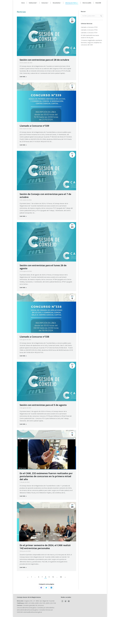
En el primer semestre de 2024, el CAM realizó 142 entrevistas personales (45, 547)
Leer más (22, 76)
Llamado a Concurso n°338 (34, 336)
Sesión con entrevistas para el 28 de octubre (44, 59)
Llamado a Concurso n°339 (34, 125)
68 (61, 577)
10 (53, 577)
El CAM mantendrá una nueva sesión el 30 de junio (90, 36)
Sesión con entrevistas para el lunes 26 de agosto (43, 267)
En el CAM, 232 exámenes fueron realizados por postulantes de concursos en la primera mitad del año (46, 476)
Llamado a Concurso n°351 (89, 32)
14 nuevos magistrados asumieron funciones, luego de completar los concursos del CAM (91, 42)
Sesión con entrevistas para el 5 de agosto (43, 404)
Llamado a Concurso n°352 (89, 30)
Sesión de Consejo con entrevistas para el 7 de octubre (45, 195)
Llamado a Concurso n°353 (89, 27)
